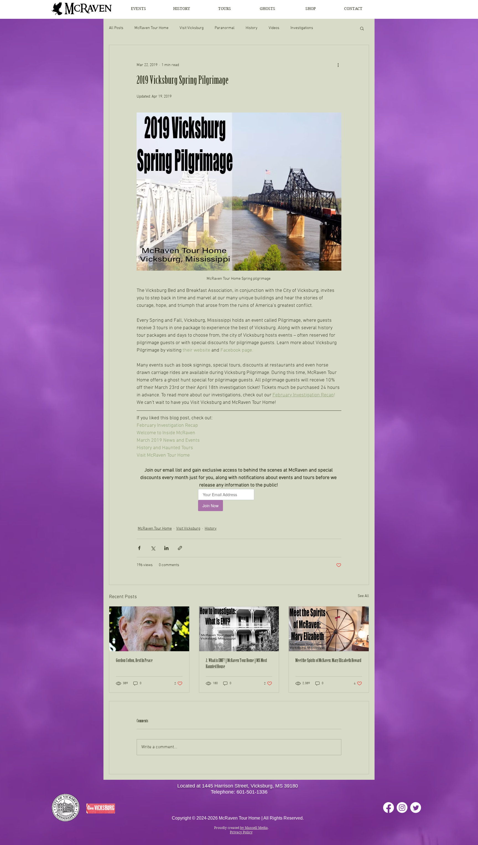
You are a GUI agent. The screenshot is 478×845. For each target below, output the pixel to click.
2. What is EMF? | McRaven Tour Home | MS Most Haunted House (236, 663)
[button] (362, 28)
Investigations (301, 28)
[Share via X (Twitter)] (152, 548)
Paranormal (225, 28)
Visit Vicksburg (192, 28)
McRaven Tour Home (151, 28)
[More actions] (338, 65)
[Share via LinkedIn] (166, 548)
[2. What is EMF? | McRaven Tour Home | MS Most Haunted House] (239, 628)
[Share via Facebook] (139, 548)
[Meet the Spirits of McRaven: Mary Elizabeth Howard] (329, 628)
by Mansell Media (254, 828)
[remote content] (239, 500)
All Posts (116, 28)
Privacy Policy (241, 832)
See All (363, 596)
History (252, 28)
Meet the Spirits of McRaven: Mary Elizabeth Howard (328, 660)
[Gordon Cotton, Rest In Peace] (149, 628)
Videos (274, 28)
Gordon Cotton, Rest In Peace (134, 660)
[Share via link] (180, 548)
